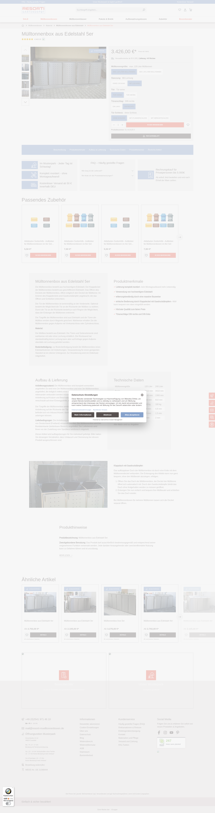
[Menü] (12, 788)
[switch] (8, 803)
